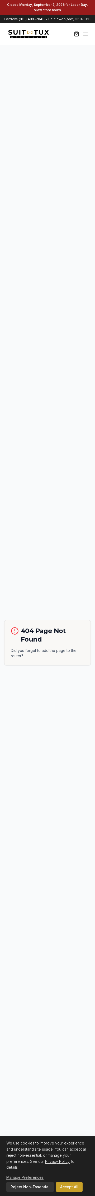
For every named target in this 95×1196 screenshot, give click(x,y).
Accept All (69, 1187)
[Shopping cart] (76, 34)
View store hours (47, 10)
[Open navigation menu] (85, 34)
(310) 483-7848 (32, 19)
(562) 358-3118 (78, 19)
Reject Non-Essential (30, 1187)
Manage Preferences (25, 1177)
